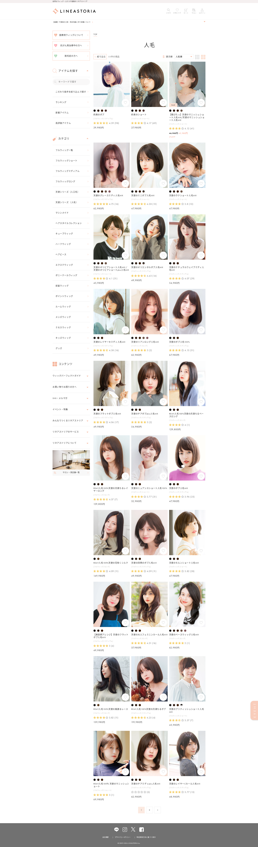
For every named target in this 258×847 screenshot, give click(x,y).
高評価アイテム (63, 123)
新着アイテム (62, 112)
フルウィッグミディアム (68, 171)
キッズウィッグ (63, 338)
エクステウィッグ (64, 265)
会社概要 (105, 837)
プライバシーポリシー (123, 837)
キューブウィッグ (64, 233)
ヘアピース (61, 254)
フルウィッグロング (65, 181)
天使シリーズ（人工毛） (68, 192)
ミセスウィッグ (63, 327)
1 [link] (141, 810)
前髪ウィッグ (62, 285)
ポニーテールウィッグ (66, 275)
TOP (95, 34)
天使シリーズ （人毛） (67, 202)
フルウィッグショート (66, 160)
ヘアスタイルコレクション (69, 223)
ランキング (61, 102)
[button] (168, 11)
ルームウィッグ (63, 306)
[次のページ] (157, 810)
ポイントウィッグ (64, 296)
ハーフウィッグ (63, 244)
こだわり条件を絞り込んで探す (71, 91)
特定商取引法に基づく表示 (146, 837)
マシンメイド (62, 212)
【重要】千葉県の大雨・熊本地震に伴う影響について (71, 22)
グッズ (59, 348)
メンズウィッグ (63, 317)
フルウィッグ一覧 (64, 150)
